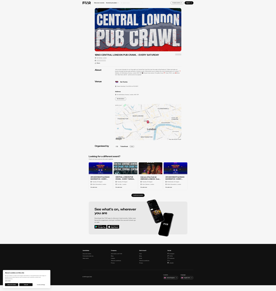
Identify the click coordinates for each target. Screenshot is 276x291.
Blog (112, 256)
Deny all (26, 284)
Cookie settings (41, 284)
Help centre (86, 258)
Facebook (171, 258)
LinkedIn (171, 263)
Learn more (8, 280)
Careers (113, 258)
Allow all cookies (11, 284)
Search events (126, 3)
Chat (140, 253)
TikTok (171, 256)
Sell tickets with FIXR (116, 253)
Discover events (99, 3)
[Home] (87, 3)
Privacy (113, 263)
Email (140, 258)
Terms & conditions (116, 260)
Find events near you (88, 256)
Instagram (171, 253)
